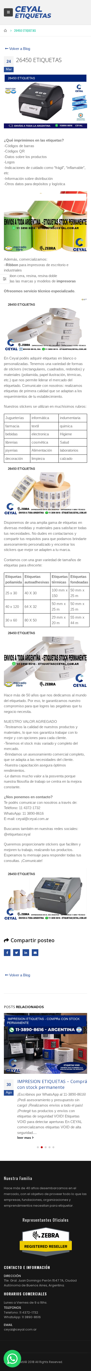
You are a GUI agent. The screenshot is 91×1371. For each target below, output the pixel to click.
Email (35, 952)
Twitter (16, 952)
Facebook (7, 952)
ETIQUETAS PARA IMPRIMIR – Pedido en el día (47, 1084)
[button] (38, 1147)
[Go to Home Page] (5, 30)
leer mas (24, 1138)
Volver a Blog (19, 49)
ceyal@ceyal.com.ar (20, 1329)
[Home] (33, 12)
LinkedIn (26, 952)
